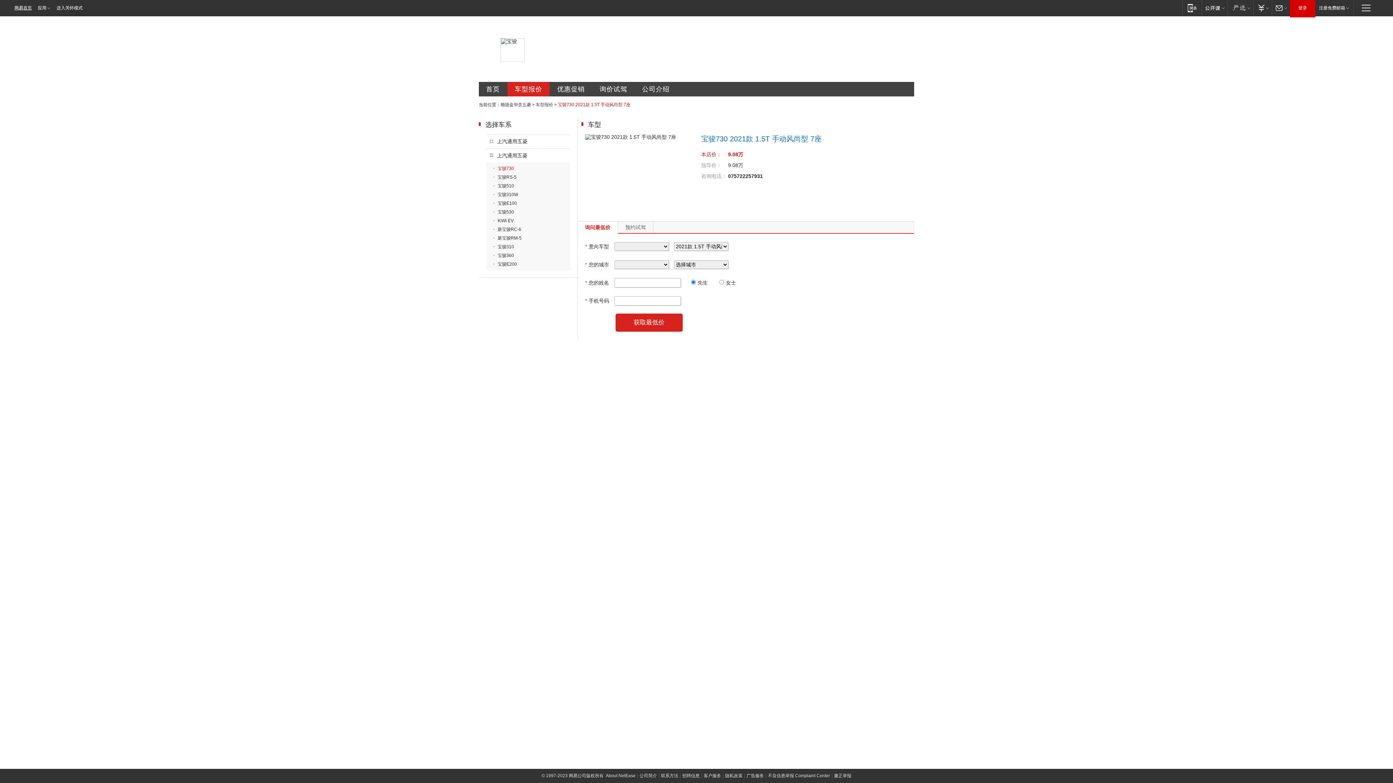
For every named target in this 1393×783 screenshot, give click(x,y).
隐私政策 (734, 775)
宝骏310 (506, 246)
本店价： (711, 154)
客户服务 (712, 775)
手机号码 (597, 301)
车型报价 (528, 89)
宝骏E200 (507, 264)
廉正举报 (842, 775)
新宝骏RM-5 (510, 238)
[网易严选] (1240, 8)
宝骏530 (506, 212)
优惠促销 (571, 89)
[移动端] (1192, 8)
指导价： (711, 165)
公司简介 (648, 775)
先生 (703, 283)
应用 (42, 8)
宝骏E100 (507, 203)
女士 (731, 283)
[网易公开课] (1215, 8)
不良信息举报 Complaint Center (799, 775)
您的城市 (597, 265)
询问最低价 (598, 227)
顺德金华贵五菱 (516, 104)
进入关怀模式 (70, 8)
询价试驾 (613, 89)
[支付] (1262, 8)
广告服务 (755, 775)
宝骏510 (506, 185)
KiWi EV (506, 220)
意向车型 (597, 246)
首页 (493, 89)
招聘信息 (691, 775)
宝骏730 (506, 168)
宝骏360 (506, 255)
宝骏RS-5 (507, 177)
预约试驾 (635, 227)
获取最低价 (649, 322)
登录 (1302, 8)
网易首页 (23, 8)
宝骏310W (508, 194)
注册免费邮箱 (1332, 8)
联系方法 (669, 775)
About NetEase (621, 775)
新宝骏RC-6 (509, 229)
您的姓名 (597, 283)
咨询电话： (714, 176)
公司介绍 (656, 89)
